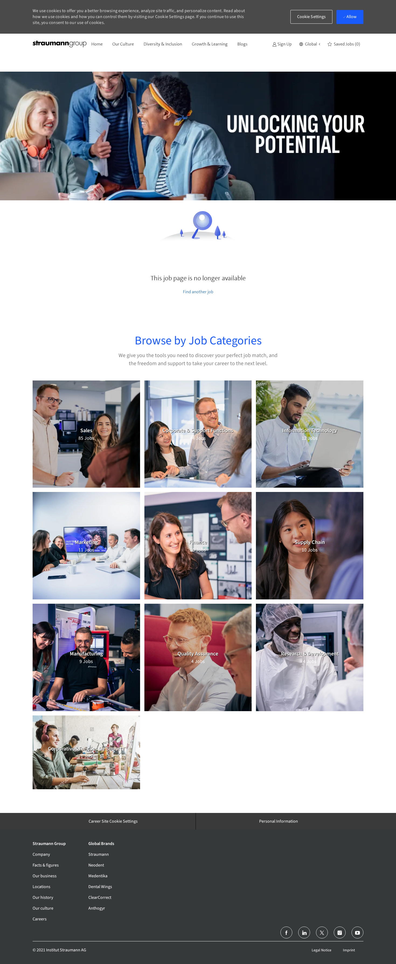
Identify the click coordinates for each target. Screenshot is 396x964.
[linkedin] (304, 932)
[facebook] (286, 932)
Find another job (198, 292)
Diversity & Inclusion (163, 44)
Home (97, 44)
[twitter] (322, 932)
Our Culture (123, 44)
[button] (309, 44)
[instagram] (340, 932)
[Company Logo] (59, 44)
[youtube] (357, 932)
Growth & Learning (210, 44)
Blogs (242, 44)
